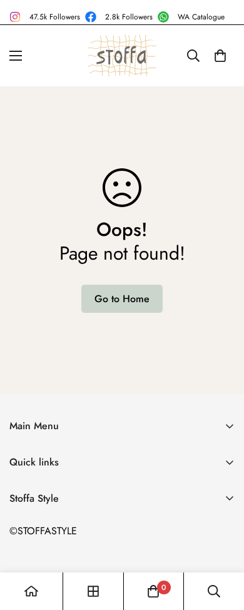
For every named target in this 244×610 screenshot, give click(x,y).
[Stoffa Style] (122, 55)
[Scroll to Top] (221, 543)
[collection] (93, 591)
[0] (220, 55)
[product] (31, 591)
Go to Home (122, 299)
